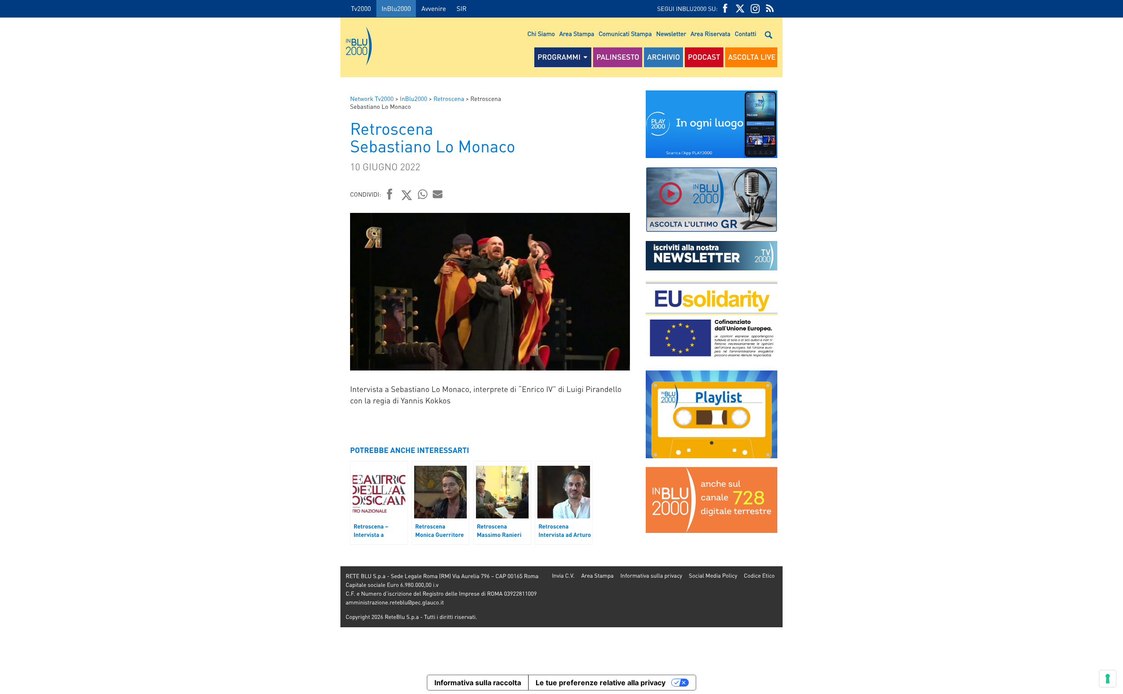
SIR (462, 8)
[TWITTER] (740, 8)
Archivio (663, 57)
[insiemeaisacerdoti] (170, 353)
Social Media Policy (713, 575)
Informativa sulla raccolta (477, 682)
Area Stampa (576, 34)
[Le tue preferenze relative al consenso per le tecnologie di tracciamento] (1107, 678)
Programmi (558, 57)
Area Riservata (710, 34)
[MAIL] (437, 194)
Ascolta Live (752, 57)
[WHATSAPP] (422, 194)
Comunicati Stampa (625, 34)
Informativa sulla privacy (651, 575)
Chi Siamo (541, 34)
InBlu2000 (396, 8)
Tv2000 (361, 8)
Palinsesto (617, 57)
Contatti (745, 34)
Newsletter (671, 34)
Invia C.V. (563, 575)
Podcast (704, 57)
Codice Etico (759, 575)
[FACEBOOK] (725, 8)
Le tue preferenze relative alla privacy (600, 682)
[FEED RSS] (769, 8)
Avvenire (433, 8)
